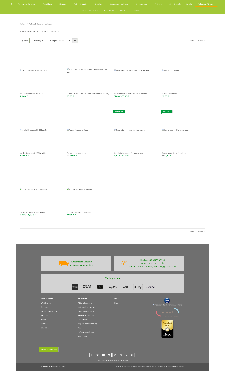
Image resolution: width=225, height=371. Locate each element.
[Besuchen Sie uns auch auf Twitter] (97, 355)
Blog (116, 303)
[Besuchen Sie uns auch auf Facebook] (91, 355)
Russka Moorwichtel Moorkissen (174, 153)
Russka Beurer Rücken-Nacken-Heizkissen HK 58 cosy (88, 94)
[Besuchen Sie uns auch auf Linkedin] (132, 355)
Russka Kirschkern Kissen (77, 153)
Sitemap (44, 324)
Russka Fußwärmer (169, 94)
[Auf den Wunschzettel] (59, 52)
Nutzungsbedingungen (87, 307)
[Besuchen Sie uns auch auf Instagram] (120, 355)
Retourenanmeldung (86, 315)
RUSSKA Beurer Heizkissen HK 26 (32, 94)
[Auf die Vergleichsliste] (53, 52)
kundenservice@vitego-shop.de (173, 366)
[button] (69, 40)
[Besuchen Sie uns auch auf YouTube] (103, 355)
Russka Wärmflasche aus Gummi (32, 212)
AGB (79, 328)
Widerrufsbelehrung (86, 311)
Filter (25, 41)
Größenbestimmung (49, 311)
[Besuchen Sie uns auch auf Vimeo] (109, 355)
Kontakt (44, 319)
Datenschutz (83, 319)
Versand (44, 315)
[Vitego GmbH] (11, 4)
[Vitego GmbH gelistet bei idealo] (167, 300)
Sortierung (37, 41)
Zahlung (44, 307)
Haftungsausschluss (86, 332)
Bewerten (45, 328)
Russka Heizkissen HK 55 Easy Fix (32, 153)
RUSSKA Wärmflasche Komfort (79, 212)
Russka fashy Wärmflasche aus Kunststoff (130, 94)
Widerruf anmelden (49, 349)
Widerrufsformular (85, 303)
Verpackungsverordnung (87, 324)
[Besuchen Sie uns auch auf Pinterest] (114, 355)
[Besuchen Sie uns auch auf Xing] (126, 355)
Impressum (82, 336)
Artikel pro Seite (55, 41)
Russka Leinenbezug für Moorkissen (128, 153)
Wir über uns (46, 303)
